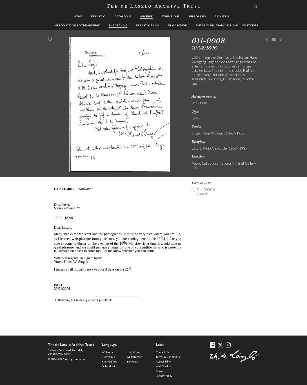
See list (274, 40)
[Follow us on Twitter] (220, 345)
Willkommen (134, 356)
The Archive (118, 25)
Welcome (108, 352)
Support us (197, 16)
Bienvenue (108, 356)
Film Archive (177, 25)
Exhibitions (170, 16)
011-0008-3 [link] (206, 191)
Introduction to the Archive (77, 25)
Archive (146, 16)
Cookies (161, 371)
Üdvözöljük (133, 352)
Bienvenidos (109, 361)
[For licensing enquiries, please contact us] (50, 39)
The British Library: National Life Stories (227, 25)
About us (222, 16)
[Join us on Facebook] (212, 345)
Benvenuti (133, 361)
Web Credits (163, 366)
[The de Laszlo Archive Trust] (153, 6)
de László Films (147, 25)
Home (78, 16)
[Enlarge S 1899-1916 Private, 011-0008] (119, 170)
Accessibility (163, 361)
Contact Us (162, 352)
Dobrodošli (108, 366)
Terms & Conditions (168, 356)
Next (281, 40)
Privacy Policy (164, 375)
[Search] (255, 6)
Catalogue (122, 16)
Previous (267, 40)
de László (98, 16)
